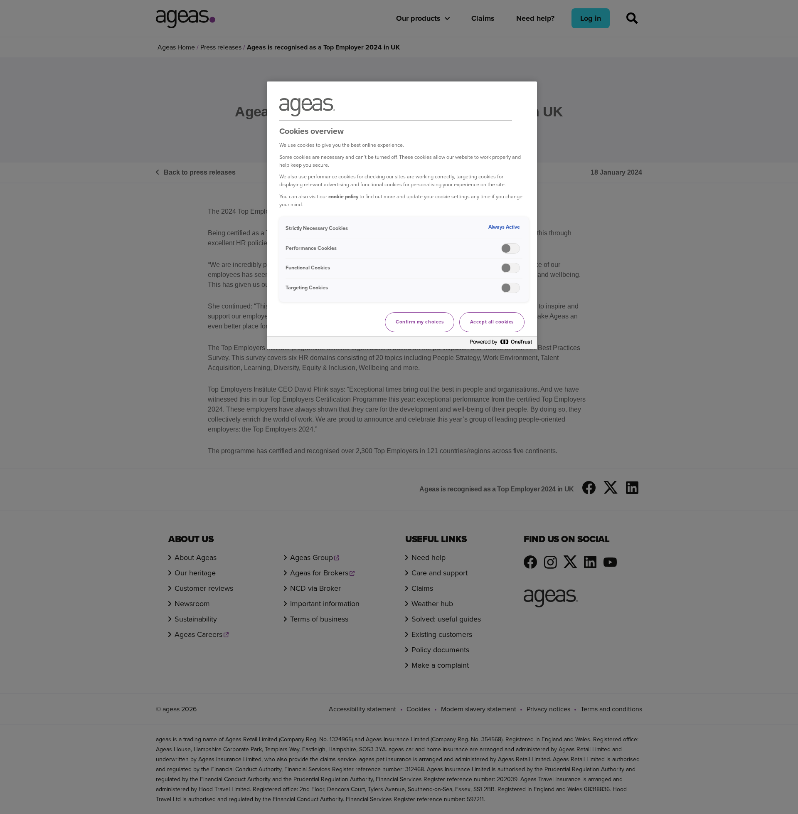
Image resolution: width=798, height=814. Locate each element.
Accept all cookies (492, 322)
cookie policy (343, 196)
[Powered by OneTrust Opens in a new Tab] (501, 344)
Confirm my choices (419, 322)
